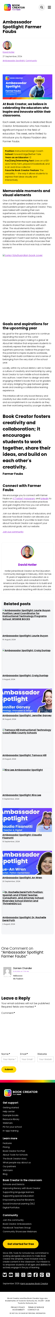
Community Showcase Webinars (20, 1231)
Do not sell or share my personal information (27, 1313)
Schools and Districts (13, 1184)
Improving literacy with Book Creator (21, 1188)
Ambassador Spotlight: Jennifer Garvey (27, 715)
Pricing (6, 1147)
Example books (10, 1115)
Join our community (13, 531)
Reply (6, 977)
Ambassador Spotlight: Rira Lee (21, 795)
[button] (41, 7)
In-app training (10, 1130)
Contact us (33, 1309)
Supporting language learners (18, 1192)
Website (42, 1054)
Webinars (8, 1123)
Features (7, 1143)
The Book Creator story (15, 1158)
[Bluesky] (5, 1275)
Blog (5, 1174)
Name (5, 1054)
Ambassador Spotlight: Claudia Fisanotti (22, 836)
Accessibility (18, 1309)
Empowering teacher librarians (18, 1199)
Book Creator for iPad (14, 1151)
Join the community (13, 1220)
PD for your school (12, 1126)
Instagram (29, 498)
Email (24, 1054)
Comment (8, 1013)
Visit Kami (8, 1170)
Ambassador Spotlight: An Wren (22, 877)
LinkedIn (45, 498)
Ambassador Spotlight (14, 60)
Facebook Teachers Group (17, 1227)
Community (31, 60)
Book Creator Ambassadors (17, 1223)
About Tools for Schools (15, 1154)
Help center (9, 1111)
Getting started (11, 1107)
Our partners (9, 1166)
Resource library (11, 1119)
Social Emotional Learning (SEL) (19, 1203)
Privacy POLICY (18, 1307)
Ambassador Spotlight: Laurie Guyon (25, 635)
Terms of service (36, 1307)
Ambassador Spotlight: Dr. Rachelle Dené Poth (24, 919)
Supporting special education (18, 1195)
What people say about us (17, 1162)
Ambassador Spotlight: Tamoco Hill (24, 755)
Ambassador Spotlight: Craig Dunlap (25, 675)
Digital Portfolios (11, 1207)
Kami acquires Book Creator (34, 1283)
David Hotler (8, 52)
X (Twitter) (18, 498)
